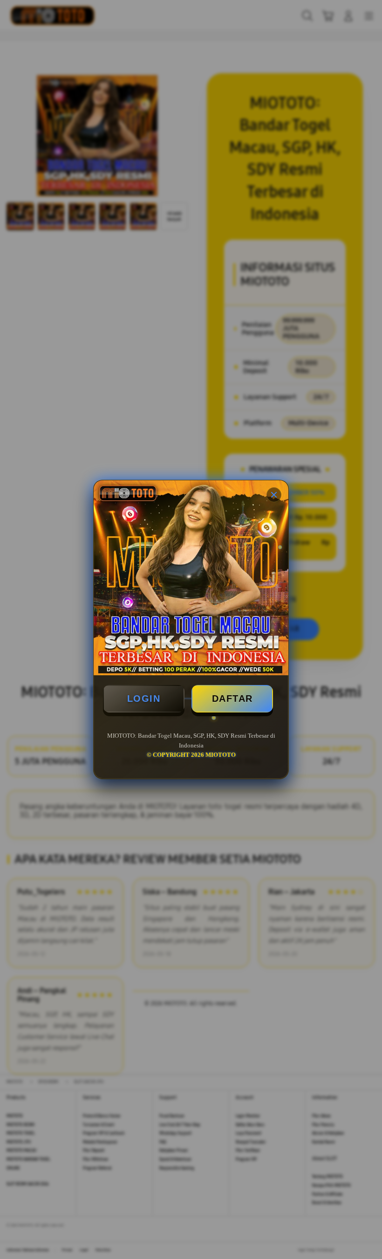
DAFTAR (232, 698)
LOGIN (144, 698)
